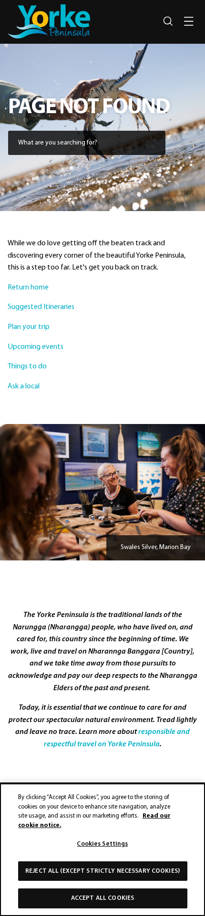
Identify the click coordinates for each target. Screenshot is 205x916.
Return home (28, 287)
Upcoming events (36, 346)
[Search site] (168, 21)
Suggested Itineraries (42, 307)
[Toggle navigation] (188, 21)
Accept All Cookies (102, 898)
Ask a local (24, 386)
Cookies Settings (102, 844)
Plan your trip (29, 327)
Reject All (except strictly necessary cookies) (102, 871)
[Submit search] (151, 141)
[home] (49, 21)
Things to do (28, 366)
